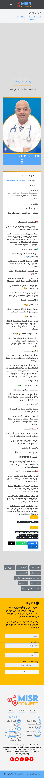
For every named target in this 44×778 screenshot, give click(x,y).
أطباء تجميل (22, 567)
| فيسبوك (32, 543)
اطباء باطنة (35, 583)
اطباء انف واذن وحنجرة (30, 588)
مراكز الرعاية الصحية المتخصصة (34, 722)
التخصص (36, 651)
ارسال (21, 672)
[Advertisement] (22, 46)
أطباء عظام (35, 572)
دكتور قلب (23, 583)
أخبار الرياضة (11, 720)
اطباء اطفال (34, 19)
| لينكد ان (32, 546)
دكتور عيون (9, 567)
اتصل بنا (11, 710)
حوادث (9, 724)
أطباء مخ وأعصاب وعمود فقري (27, 578)
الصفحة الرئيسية (35, 16)
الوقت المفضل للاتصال (30, 661)
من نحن (33, 710)
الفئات (23, 16)
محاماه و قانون (31, 731)
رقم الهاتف (35, 642)
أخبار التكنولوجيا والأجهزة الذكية (14, 739)
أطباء (16, 16)
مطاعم (29, 735)
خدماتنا (22, 710)
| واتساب (20, 543)
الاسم (37, 632)
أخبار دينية (12, 728)
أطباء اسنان (35, 567)
